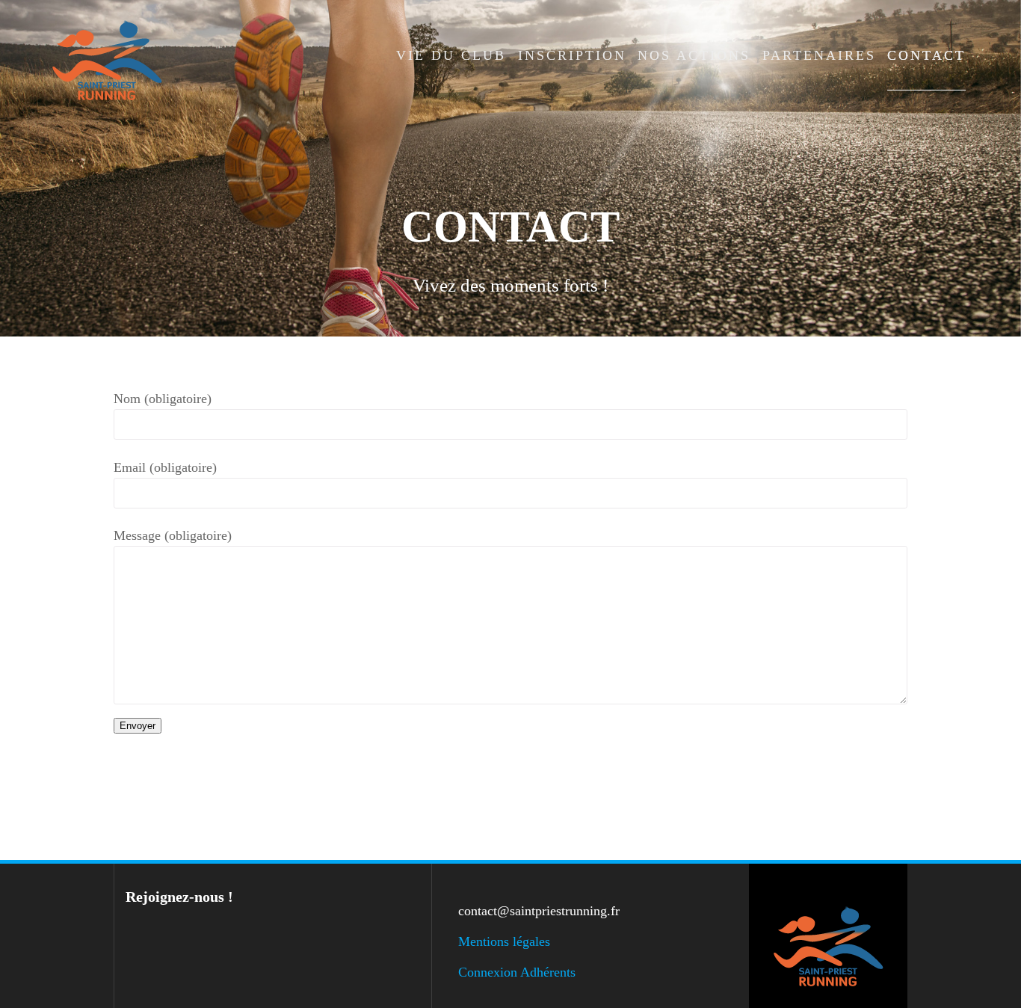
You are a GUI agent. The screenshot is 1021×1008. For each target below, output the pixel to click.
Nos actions (694, 55)
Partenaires (819, 55)
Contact (926, 55)
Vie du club (451, 55)
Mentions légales (504, 941)
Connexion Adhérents (517, 972)
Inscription (572, 55)
